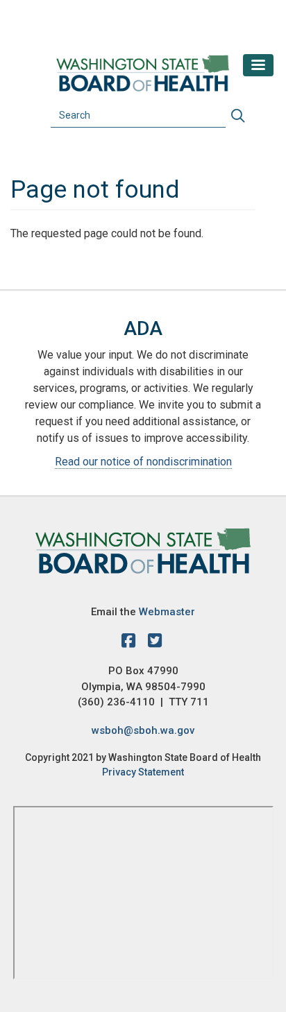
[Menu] (258, 65)
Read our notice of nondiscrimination (143, 461)
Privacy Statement (143, 772)
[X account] (155, 643)
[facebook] (131, 643)
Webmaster (167, 612)
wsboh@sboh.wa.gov (143, 730)
